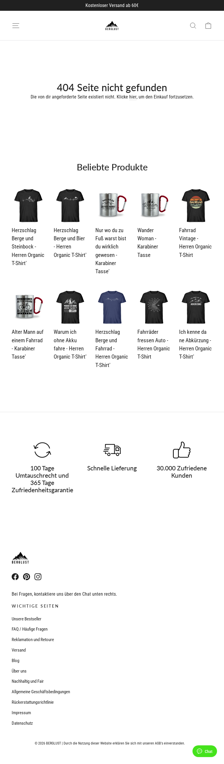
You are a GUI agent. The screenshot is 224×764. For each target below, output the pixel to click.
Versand (19, 650)
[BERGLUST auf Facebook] (15, 576)
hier (132, 97)
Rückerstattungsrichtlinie (33, 702)
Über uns (19, 671)
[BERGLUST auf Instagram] (37, 576)
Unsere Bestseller (26, 619)
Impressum (21, 712)
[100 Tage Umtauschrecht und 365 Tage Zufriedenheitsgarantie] (42, 450)
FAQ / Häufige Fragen (30, 629)
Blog (15, 660)
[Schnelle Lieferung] (112, 450)
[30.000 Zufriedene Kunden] (181, 450)
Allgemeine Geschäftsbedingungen (41, 691)
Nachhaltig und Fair (28, 681)
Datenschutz (22, 723)
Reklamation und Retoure (33, 639)
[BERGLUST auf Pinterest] (26, 576)
